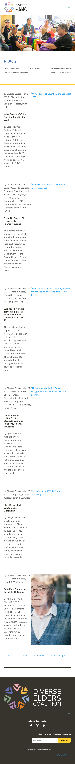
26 (31, 656)
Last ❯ (66, 656)
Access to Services (20, 187)
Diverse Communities (11, 68)
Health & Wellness (20, 497)
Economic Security (13, 100)
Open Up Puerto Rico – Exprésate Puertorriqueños (15, 221)
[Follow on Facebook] (31, 726)
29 (40, 656)
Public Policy (10, 408)
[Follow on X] (37, 726)
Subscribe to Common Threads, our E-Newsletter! (54, 734)
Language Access (12, 103)
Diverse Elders (14, 93)
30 (43, 656)
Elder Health (35, 68)
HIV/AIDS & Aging (13, 295)
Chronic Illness (18, 291)
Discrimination (18, 97)
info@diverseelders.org (63, 755)
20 (26, 656)
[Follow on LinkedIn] (44, 726)
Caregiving (16, 494)
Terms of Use (48, 749)
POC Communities (21, 404)
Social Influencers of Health (60, 68)
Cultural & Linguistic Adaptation (16, 72)
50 (51, 656)
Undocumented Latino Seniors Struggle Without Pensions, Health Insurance (13, 421)
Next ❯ (61, 656)
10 (23, 656)
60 (54, 656)
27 (34, 656)
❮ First (9, 656)
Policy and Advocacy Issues (61, 72)
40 (48, 656)
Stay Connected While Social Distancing (12, 508)
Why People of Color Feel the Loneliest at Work (15, 117)
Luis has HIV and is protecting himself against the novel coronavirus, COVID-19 (15, 314)
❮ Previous (15, 656)
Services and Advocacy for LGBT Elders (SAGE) (17, 207)
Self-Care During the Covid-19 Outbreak (15, 591)
